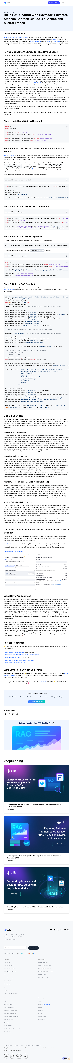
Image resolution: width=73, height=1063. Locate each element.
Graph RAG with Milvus (12, 657)
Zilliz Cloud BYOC (8, 966)
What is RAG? (8, 1026)
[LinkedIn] (55, 930)
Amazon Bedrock (9, 155)
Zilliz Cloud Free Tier (9, 969)
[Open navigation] (67, 2)
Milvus (49, 41)
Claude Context (8, 981)
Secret (34, 169)
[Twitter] (58, 930)
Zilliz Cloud (57, 41)
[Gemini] (33, 954)
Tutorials (9, 12)
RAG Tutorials (42, 975)
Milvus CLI (6, 990)
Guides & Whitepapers (10, 1013)
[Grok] (26, 954)
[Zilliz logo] (7, 3)
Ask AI (67, 1058)
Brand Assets (42, 1020)
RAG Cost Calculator (10, 544)
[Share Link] (17, 714)
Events (40, 1013)
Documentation (42, 962)
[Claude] (29, 954)
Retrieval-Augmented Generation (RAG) (16, 37)
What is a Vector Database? (12, 1029)
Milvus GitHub (42, 681)
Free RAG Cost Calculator (45, 972)
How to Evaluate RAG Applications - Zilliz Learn (19, 660)
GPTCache (7, 984)
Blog (5, 1001)
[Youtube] (51, 930)
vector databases (35, 41)
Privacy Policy (19, 1045)
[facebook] (9, 714)
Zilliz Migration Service (10, 972)
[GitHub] (61, 930)
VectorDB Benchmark (44, 969)
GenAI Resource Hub (9, 1007)
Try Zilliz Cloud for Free (36, 701)
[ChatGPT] (18, 954)
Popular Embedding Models (11, 1017)
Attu (5, 987)
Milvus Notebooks (43, 978)
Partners (40, 1010)
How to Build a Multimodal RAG (14, 652)
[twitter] (5, 714)
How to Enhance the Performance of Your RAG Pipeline (22, 655)
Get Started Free (54, 3)
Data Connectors (8, 1020)
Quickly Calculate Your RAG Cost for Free (36, 723)
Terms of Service (8, 1045)
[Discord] (65, 930)
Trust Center (7, 1032)
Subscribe (33, 948)
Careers (40, 1004)
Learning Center (8, 1004)
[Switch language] (63, 2)
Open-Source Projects (44, 966)
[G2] (68, 930)
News (40, 1007)
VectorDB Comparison (10, 1010)
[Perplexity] (22, 954)
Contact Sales (42, 1017)
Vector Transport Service (11, 993)
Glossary (6, 1023)
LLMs (54, 39)
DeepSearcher (8, 978)
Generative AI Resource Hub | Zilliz (15, 663)
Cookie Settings (35, 1045)
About (40, 1001)
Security (27, 1045)
